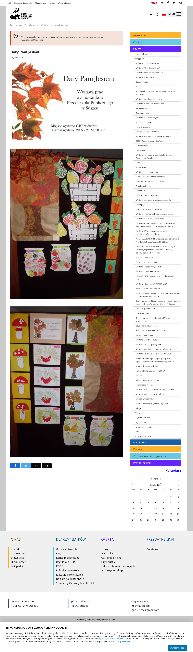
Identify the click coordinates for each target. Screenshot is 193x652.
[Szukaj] (151, 14)
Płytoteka (107, 553)
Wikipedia (17, 566)
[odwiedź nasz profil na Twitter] (174, 3)
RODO (59, 566)
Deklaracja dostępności (23, 3)
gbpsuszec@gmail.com (145, 610)
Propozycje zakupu (112, 570)
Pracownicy (18, 553)
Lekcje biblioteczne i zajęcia (118, 566)
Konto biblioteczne (67, 557)
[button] (157, 14)
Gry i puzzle (108, 562)
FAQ (58, 553)
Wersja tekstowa (64, 3)
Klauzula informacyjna (69, 574)
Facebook (152, 549)
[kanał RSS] (162, 3)
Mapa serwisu (40, 3)
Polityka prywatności (69, 570)
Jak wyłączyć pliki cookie (119, 641)
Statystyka (17, 557)
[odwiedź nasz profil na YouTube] (181, 3)
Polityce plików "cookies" (113, 638)
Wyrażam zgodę (178, 647)
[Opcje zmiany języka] (164, 14)
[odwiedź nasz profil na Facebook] (167, 3)
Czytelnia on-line (111, 557)
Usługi (105, 549)
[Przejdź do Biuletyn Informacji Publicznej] (154, 3)
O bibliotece (18, 562)
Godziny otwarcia (66, 549)
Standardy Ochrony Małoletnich (75, 583)
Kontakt (52, 3)
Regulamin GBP (65, 562)
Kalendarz (173, 470)
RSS (9, 3)
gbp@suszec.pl (140, 605)
